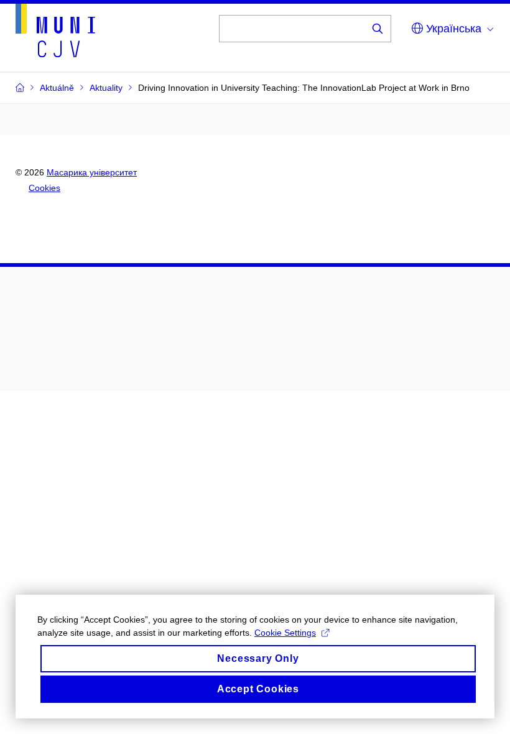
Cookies (44, 188)
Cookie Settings (285, 633)
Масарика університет (92, 172)
